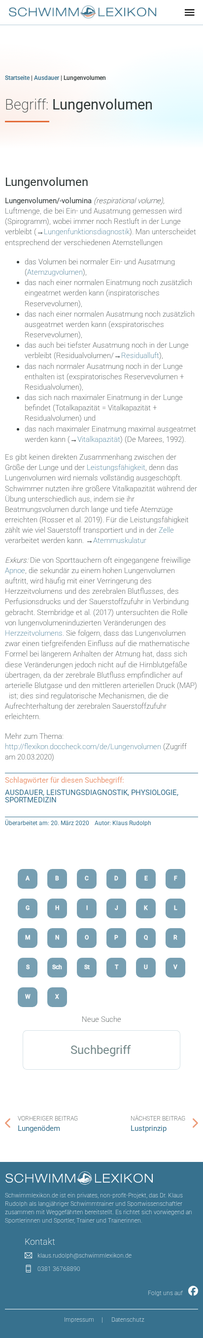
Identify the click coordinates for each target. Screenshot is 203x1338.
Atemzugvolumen (55, 272)
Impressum (79, 1319)
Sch (57, 967)
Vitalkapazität (98, 439)
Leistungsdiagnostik (87, 792)
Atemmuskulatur (119, 540)
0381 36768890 (58, 1269)
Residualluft (140, 355)
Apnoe (15, 570)
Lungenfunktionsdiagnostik (87, 231)
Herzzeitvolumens (34, 633)
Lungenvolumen (46, 182)
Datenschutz (127, 1319)
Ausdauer (46, 77)
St (87, 967)
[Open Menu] (190, 12)
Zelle (166, 530)
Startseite (17, 77)
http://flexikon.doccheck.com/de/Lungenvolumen (83, 746)
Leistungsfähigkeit (116, 467)
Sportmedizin (31, 800)
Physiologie (154, 792)
